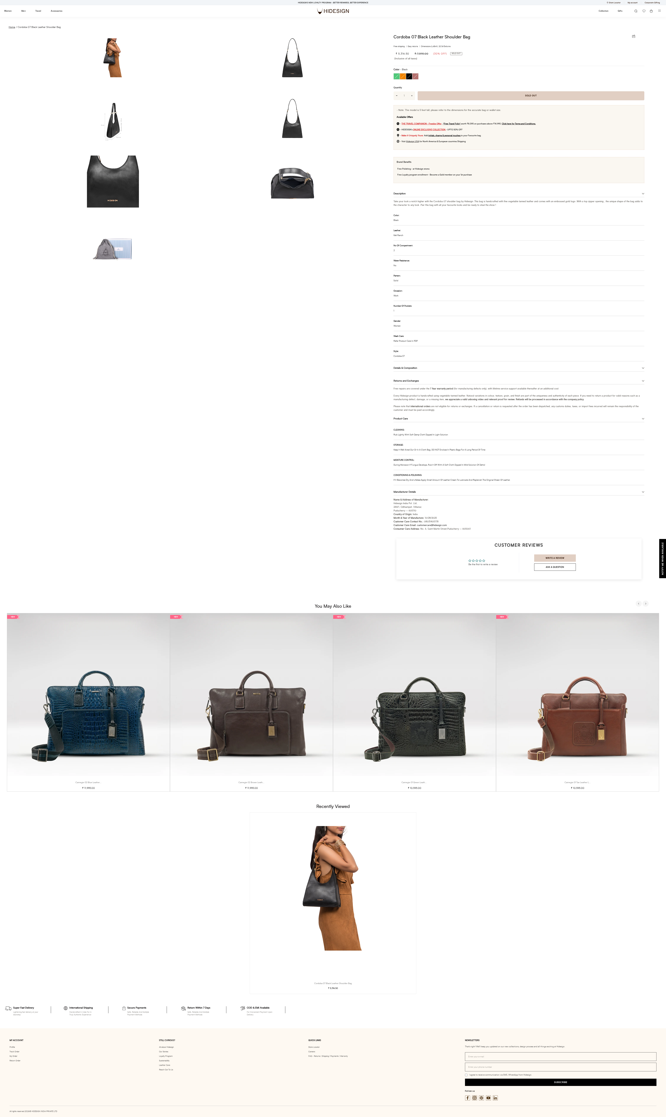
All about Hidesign (166, 1047)
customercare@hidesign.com (432, 525)
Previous (639, 604)
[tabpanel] (88, 702)
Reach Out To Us (166, 1070)
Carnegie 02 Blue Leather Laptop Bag (93, 782)
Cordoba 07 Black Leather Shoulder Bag (39, 27)
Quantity (398, 88)
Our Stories (163, 1052)
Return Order (15, 1061)
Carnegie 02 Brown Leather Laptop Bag (257, 782)
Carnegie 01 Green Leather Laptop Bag (420, 782)
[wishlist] (644, 11)
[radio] (397, 76)
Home (12, 27)
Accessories (56, 11)
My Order (13, 1056)
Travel (38, 11)
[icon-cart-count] (651, 11)
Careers (311, 1052)
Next (646, 604)
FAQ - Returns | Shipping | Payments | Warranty (328, 1056)
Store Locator (314, 1047)
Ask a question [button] (555, 567)
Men (23, 11)
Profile (12, 1047)
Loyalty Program (166, 1056)
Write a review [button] (555, 558)
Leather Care (164, 1065)
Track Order (14, 1052)
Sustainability (164, 1061)
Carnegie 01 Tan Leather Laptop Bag (581, 782)
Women (8, 11)
